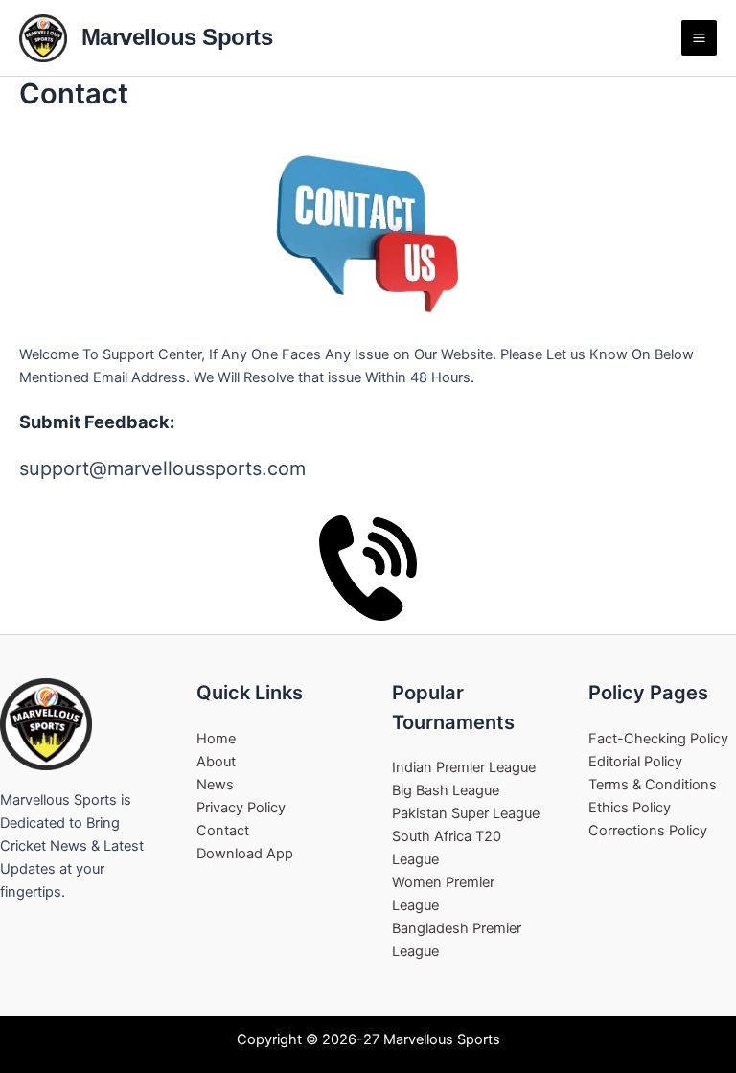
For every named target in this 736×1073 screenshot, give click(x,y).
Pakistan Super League (466, 813)
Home (216, 738)
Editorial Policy (635, 761)
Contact (222, 830)
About (216, 761)
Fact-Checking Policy (658, 738)
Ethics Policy (629, 807)
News (215, 784)
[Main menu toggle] (699, 38)
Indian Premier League (464, 767)
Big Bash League (445, 790)
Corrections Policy (647, 830)
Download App (244, 853)
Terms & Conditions (652, 784)
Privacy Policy (241, 807)
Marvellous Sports (177, 37)
